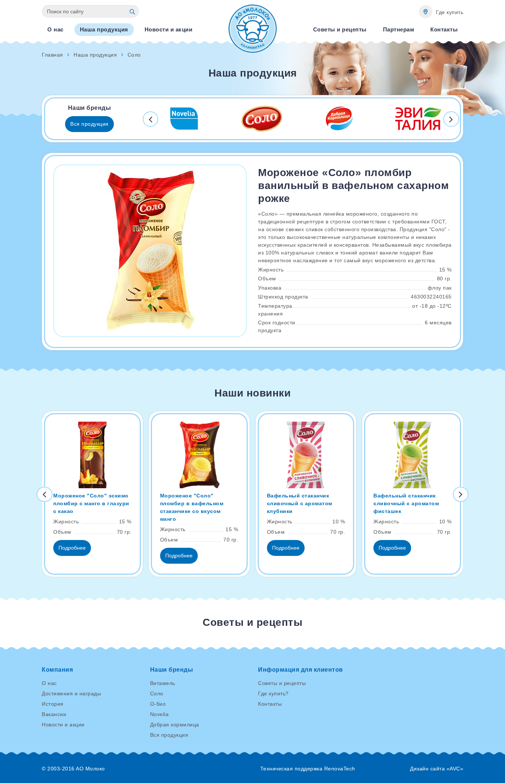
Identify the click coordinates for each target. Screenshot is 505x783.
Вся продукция (89, 124)
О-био (158, 704)
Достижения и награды (71, 693)
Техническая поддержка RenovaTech (307, 769)
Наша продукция (95, 55)
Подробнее (72, 548)
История (53, 704)
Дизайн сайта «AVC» (436, 769)
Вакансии (54, 714)
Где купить (449, 12)
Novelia (159, 714)
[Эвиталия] (417, 118)
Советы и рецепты (282, 683)
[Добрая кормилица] (339, 118)
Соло (156, 693)
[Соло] (262, 118)
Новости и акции (63, 725)
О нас (49, 683)
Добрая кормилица (174, 725)
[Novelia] (184, 118)
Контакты (270, 704)
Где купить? (273, 693)
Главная (52, 55)
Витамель (162, 683)
